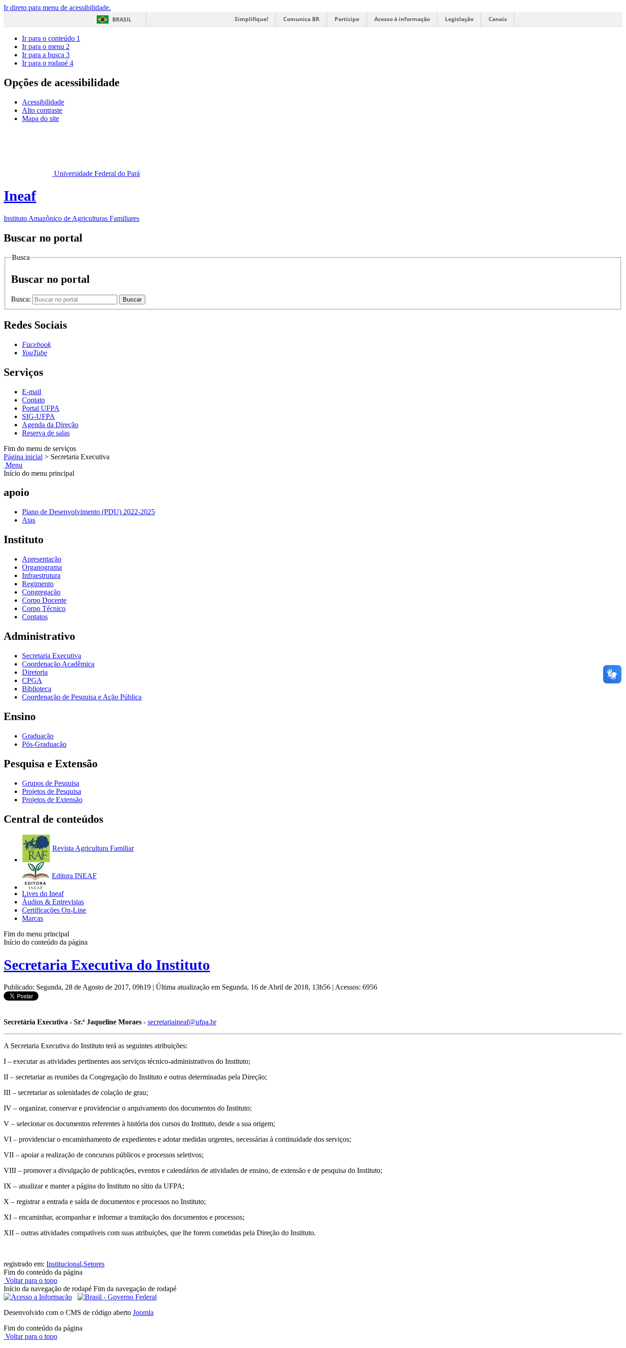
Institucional (64, 1264)
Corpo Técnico (44, 608)
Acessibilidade (43, 102)
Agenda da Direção (50, 425)
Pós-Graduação (44, 744)
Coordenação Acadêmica (58, 664)
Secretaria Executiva (51, 656)
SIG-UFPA (38, 416)
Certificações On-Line (54, 910)
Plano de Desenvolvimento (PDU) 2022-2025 (88, 512)
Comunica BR (301, 19)
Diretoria (35, 672)
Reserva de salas (46, 433)
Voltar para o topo (30, 1280)
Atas (28, 520)
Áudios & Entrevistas (53, 902)
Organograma (42, 567)
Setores (93, 1264)
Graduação (38, 736)
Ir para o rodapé (47, 63)
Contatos (35, 617)
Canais (498, 19)
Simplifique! (251, 19)
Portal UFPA (41, 408)
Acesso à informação (402, 19)
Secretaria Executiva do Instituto (107, 965)
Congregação (41, 592)
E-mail (31, 392)
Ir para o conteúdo (51, 38)
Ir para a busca (46, 55)
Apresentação (41, 559)
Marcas (32, 918)
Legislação (459, 19)
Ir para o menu (46, 46)
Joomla (143, 1312)
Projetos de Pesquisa (51, 791)
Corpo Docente (44, 600)
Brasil (122, 19)
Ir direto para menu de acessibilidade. (57, 7)
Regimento (38, 584)
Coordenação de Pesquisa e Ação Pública (82, 697)
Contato (33, 400)
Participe (347, 19)
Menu (13, 465)
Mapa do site (40, 118)
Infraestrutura (41, 575)
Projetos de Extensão (52, 799)
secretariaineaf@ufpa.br (182, 1022)
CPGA (32, 680)
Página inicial (23, 457)
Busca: (22, 299)
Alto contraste (42, 110)
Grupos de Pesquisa (50, 783)
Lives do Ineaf (43, 893)
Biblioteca (36, 689)
